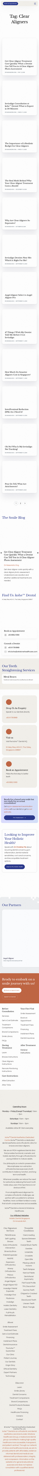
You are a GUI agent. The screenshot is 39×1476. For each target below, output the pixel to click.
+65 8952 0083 (11, 782)
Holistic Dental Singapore (19, 1218)
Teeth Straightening (22, 42)
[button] (1, 553)
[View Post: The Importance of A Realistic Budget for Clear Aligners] (19, 130)
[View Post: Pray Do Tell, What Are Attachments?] (19, 470)
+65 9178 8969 (11, 718)
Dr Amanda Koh (9, 189)
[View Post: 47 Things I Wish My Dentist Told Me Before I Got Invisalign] (19, 319)
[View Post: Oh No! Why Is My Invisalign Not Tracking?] (19, 433)
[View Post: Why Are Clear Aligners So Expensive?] (19, 207)
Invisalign (19, 84)
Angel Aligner (10, 124)
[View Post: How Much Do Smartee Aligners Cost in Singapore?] (19, 359)
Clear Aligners (10, 42)
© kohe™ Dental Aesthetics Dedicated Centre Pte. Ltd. (19, 1428)
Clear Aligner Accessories (14, 465)
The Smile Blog (13, 517)
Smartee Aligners (11, 163)
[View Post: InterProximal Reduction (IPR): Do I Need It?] (19, 396)
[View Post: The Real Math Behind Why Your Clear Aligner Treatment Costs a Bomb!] (19, 167)
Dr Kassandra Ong (10, 72)
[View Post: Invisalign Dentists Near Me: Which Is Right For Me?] (19, 244)
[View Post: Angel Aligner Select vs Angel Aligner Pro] (19, 281)
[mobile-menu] (34, 3)
